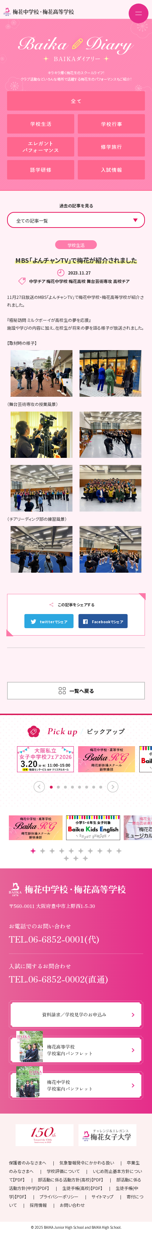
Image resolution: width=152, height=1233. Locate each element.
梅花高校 (77, 281)
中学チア (37, 281)
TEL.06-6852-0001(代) (54, 939)
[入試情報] (111, 169)
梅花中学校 (57, 281)
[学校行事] (111, 124)
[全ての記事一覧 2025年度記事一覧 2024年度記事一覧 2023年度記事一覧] (76, 220)
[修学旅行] (111, 147)
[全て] (76, 101)
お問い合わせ (72, 1205)
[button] (33, 851)
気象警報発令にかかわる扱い (86, 1163)
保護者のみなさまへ (27, 1163)
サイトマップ (102, 1196)
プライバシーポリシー (59, 1196)
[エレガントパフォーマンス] (40, 147)
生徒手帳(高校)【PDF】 (82, 1188)
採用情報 (38, 1205)
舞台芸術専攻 (99, 281)
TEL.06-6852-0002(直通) (58, 979)
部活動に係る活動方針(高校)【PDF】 (70, 1179)
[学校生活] (40, 124)
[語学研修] (40, 169)
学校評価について (63, 1171)
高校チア (121, 281)
